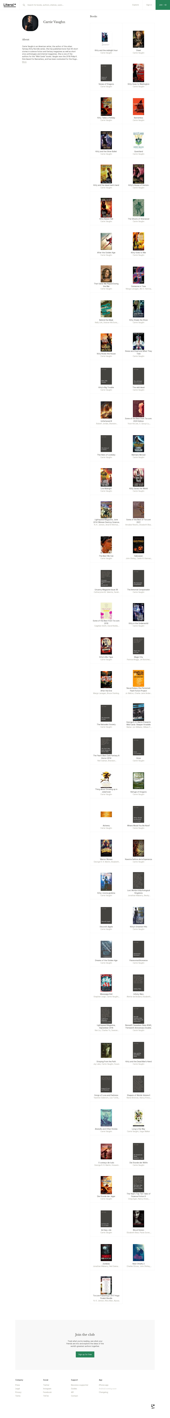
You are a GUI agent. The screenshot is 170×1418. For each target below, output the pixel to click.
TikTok (46, 1396)
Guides (74, 1389)
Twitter (46, 1385)
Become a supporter (79, 1385)
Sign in (149, 5)
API (72, 1392)
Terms (17, 1396)
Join (161, 5)
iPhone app (103, 1385)
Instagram (47, 1389)
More (24, 62)
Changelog (103, 1392)
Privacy (18, 1392)
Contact (74, 1396)
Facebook (47, 1392)
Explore (135, 5)
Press (17, 1385)
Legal (17, 1389)
